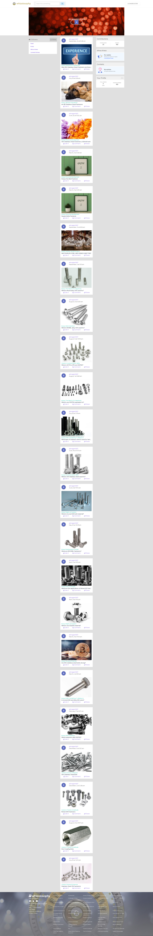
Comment (77, 69)
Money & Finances (71, 661)
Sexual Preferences (117, 924)
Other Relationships (117, 917)
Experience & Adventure (73, 65)
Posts (32, 46)
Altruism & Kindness (72, 102)
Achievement (71, 895)
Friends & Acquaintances (59, 910)
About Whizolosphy (35, 907)
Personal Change (102, 921)
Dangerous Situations (58, 902)
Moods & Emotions (87, 917)
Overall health (56, 921)
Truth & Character (87, 931)
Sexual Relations (57, 928)
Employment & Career (72, 549)
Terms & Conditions (35, 911)
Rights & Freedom (71, 512)
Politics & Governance (58, 924)
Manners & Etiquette (58, 917)
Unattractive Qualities (103, 931)
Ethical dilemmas (72, 906)
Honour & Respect (72, 773)
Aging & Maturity (102, 895)
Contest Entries (35, 52)
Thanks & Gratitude (72, 810)
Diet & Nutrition (70, 326)
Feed (32, 43)
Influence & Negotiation (73, 913)
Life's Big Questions (102, 913)
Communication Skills (73, 363)
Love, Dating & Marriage (118, 913)
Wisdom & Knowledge (118, 931)
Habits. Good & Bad (72, 910)
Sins (69, 928)
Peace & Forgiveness (87, 921)
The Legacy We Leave (103, 928)
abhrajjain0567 (73, 39)
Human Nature (101, 910)
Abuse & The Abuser (58, 895)
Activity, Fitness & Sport (73, 251)
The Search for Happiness (73, 289)
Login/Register (132, 3)
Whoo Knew (34, 49)
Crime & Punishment (117, 898)
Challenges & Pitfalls (72, 898)
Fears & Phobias (70, 586)
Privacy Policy (33, 913)
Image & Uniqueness (117, 910)
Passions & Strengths (73, 921)
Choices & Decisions (87, 898)
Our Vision (32, 909)
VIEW (122, 78)
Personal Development (72, 140)
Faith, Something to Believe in (75, 437)
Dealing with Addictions (73, 902)
